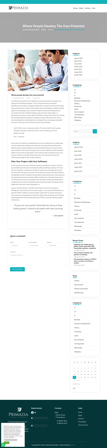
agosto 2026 (78, 58)
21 (91, 374)
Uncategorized (79, 115)
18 (81, 374)
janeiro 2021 (78, 75)
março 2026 (78, 66)
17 (75, 90)
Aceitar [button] (6, 442)
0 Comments (36, 98)
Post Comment (17, 269)
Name (12, 242)
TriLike (73, 445)
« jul (74, 388)
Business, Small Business (82, 101)
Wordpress (77, 120)
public (76, 109)
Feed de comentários (81, 289)
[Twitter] (92, 2)
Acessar (76, 281)
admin (28, 98)
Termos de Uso (83, 425)
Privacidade (82, 422)
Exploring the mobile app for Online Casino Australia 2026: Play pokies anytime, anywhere (85, 246)
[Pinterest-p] (96, 2)
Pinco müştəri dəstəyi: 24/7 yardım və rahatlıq (83, 254)
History (50, 30)
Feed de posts (78, 285)
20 (88, 374)
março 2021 (78, 72)
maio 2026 (77, 64)
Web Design (78, 117)
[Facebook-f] (90, 2)
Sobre (81, 8)
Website (49, 242)
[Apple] (98, 2)
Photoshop (77, 106)
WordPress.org (78, 293)
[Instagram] (94, 2)
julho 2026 (77, 61)
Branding (77, 98)
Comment (13, 252)
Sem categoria (79, 112)
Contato (87, 8)
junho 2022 (78, 69)
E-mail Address (33, 242)
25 (75, 92)
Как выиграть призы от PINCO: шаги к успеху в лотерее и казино (85, 261)
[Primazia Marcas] (18, 8)
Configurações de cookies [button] (10, 439)
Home (75, 8)
